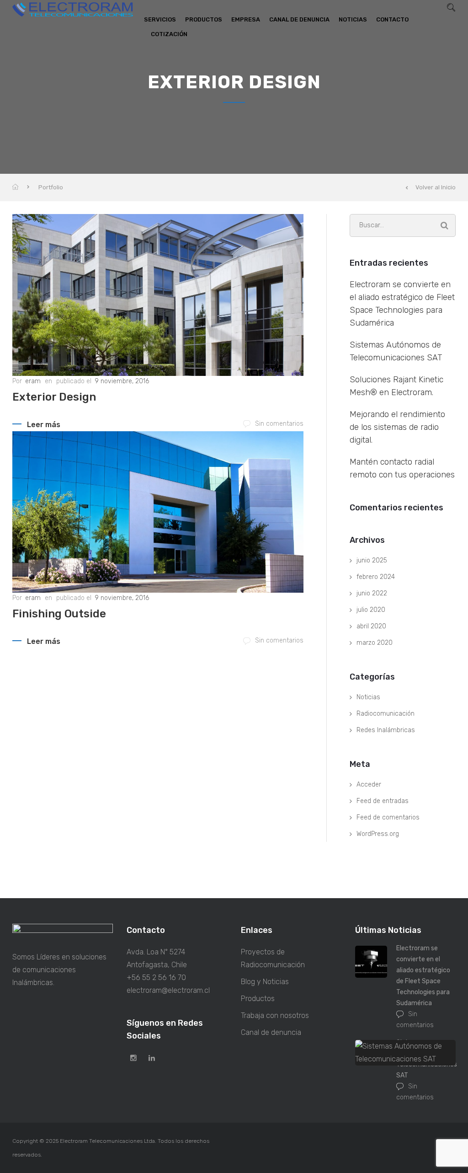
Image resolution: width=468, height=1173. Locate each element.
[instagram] (133, 1058)
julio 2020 (370, 610)
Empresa (245, 19)
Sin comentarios (279, 424)
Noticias (353, 19)
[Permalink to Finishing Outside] (157, 512)
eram (33, 381)
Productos (203, 19)
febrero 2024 (375, 577)
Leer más (43, 424)
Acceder (368, 784)
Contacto (392, 19)
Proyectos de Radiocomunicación (273, 958)
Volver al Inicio (435, 187)
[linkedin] (152, 1058)
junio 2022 (371, 593)
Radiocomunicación (385, 714)
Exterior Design (54, 397)
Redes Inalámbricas (385, 730)
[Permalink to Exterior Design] (157, 295)
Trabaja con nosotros (275, 1015)
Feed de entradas (382, 801)
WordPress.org (377, 834)
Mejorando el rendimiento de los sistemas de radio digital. (397, 427)
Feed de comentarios (388, 817)
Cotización (169, 34)
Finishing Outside (59, 613)
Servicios (160, 19)
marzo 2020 (374, 643)
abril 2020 (371, 626)
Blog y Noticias (265, 981)
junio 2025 (371, 560)
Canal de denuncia (299, 19)
